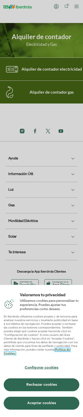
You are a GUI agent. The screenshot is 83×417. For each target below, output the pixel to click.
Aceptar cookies (41, 403)
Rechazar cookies (41, 385)
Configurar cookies (42, 368)
